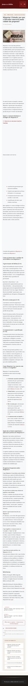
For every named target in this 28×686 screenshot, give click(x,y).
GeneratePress (21, 681)
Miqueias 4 (18, 251)
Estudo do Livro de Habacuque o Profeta (14, 667)
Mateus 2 (13, 389)
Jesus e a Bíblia (7, 4)
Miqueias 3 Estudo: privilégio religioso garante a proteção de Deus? (14, 658)
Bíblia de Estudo (10, 14)
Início (5, 14)
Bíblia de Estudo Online (11, 628)
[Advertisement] (14, 86)
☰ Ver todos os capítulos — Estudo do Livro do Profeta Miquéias (14, 623)
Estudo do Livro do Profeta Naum (14, 662)
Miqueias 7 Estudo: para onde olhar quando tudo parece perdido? (13, 646)
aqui (23, 588)
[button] (21, 4)
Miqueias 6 (12, 253)
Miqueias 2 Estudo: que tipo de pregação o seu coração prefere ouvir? (14, 652)
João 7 (18, 389)
